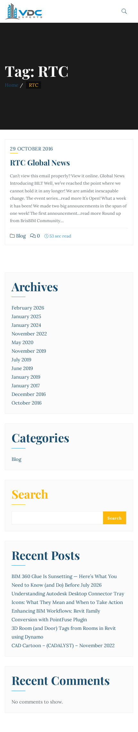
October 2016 (27, 403)
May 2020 (22, 342)
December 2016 (29, 394)
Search (30, 495)
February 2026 (28, 308)
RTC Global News (40, 162)
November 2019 (29, 351)
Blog (20, 236)
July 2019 (21, 360)
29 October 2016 (31, 149)
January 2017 (26, 385)
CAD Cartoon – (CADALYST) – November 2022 (63, 645)
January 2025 (26, 316)
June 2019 (22, 368)
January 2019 (26, 377)
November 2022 (29, 334)
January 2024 (26, 325)
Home (11, 85)
